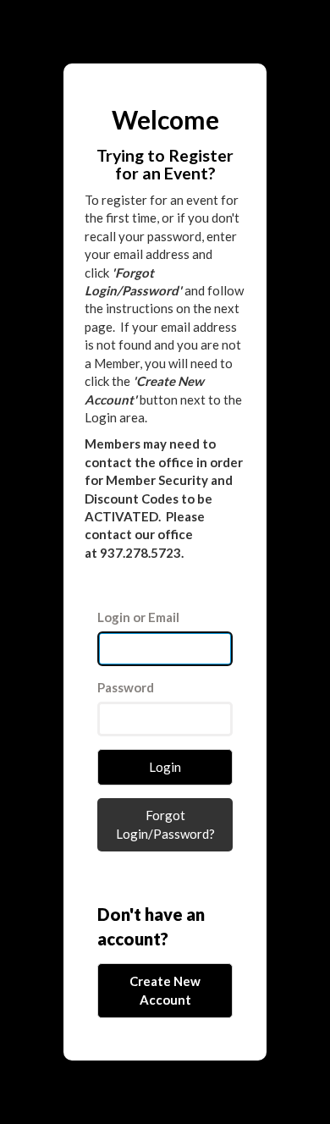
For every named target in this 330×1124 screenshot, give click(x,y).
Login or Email (138, 617)
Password (125, 687)
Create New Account (165, 989)
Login (165, 766)
